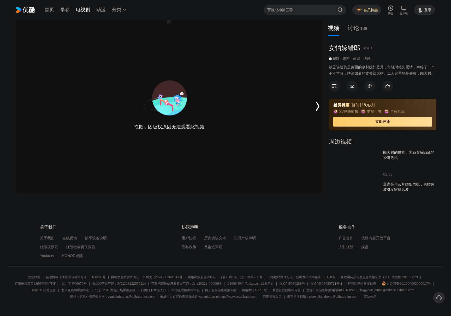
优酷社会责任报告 (80, 247)
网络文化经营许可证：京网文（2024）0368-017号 (146, 277)
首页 (49, 9)
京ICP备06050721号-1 (326, 283)
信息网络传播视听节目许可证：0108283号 (76, 277)
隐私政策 (189, 247)
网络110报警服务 (44, 290)
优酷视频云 (49, 247)
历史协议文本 (215, 238)
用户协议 (189, 238)
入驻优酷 (346, 247)
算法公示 (370, 297)
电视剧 (83, 9)
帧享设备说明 (96, 238)
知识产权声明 (245, 238)
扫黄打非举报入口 (153, 290)
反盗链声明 (213, 247)
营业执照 (34, 277)
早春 (65, 9)
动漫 (101, 9)
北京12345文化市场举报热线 (115, 290)
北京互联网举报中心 (75, 290)
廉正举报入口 (272, 297)
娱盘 (365, 247)
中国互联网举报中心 (185, 290)
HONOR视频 (72, 256)
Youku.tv (47, 256)
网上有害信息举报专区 (220, 290)
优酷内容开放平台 (375, 238)
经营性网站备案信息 (362, 283)
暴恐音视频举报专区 (286, 290)
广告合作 (346, 238)
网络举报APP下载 (254, 290)
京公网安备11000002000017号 (409, 283)
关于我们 (47, 238)
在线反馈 (69, 238)
